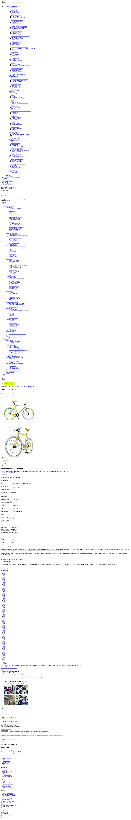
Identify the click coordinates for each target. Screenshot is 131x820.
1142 (4, 575)
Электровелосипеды (13, 170)
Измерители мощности (16, 117)
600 (4, 600)
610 (4, 601)
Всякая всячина (15, 12)
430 (4, 627)
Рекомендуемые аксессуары (9, 720)
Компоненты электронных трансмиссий (20, 65)
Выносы (13, 92)
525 (4, 658)
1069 (4, 574)
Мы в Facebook (6, 785)
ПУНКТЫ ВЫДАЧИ (8, 184)
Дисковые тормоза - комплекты (18, 80)
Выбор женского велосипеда (10, 721)
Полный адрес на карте (6, 729)
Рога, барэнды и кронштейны (18, 98)
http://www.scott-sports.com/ (17, 559)
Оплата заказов (6, 761)
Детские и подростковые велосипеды (17, 164)
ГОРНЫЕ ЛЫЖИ (15, 138)
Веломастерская (9, 176)
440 (4, 579)
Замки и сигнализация (16, 16)
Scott (5, 566)
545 (4, 657)
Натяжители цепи (15, 66)
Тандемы (11, 173)
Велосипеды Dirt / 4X (16, 154)
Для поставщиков (7, 775)
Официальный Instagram (9, 787)
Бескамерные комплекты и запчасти (19, 47)
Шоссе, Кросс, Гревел (14, 140)
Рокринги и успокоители (17, 71)
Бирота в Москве (7, 762)
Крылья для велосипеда (16, 21)
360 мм (5, 663)
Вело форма (14, 120)
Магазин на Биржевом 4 (9, 782)
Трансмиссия (12, 59)
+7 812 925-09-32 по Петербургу (8, 802)
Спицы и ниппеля (15, 56)
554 (4, 659)
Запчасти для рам (15, 42)
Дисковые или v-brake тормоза (10, 718)
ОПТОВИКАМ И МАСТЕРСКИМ (11, 177)
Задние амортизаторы (16, 40)
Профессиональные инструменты (19, 104)
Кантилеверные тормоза (17, 82)
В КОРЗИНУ (4, 668)
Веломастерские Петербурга (9, 795)
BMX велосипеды (13, 172)
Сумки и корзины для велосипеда (19, 27)
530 (4, 590)
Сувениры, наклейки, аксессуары (19, 26)
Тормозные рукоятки (16, 88)
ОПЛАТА (5, 182)
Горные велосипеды (13, 145)
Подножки (13, 22)
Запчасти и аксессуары (11, 6)
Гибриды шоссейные (16, 160)
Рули (12, 100)
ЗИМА (10, 136)
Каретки (13, 63)
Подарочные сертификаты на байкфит (20, 36)
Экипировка (14, 129)
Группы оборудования (16, 60)
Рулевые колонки (15, 44)
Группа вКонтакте (7, 786)
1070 (4, 615)
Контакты (5, 764)
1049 (4, 573)
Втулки (13, 49)
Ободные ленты (15, 54)
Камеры (13, 50)
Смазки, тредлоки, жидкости (18, 24)
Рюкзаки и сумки (15, 123)
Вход (4, 202)
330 (4, 577)
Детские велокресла (16, 15)
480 (4, 583)
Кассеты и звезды (15, 64)
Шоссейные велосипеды (17, 141)
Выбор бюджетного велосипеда (10, 717)
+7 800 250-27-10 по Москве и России (9, 801)
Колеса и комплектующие (15, 45)
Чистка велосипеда (15, 32)
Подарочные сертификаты (15, 33)
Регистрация (6, 203)
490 (4, 584)
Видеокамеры (14, 112)
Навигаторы (14, 113)
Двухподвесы (14, 152)
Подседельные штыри (16, 97)
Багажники (14, 10)
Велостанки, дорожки (14, 132)
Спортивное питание (14, 130)
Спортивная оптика (16, 125)
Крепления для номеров (17, 20)
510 (4, 588)
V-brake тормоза (15, 77)
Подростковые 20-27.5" (16, 167)
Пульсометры (14, 114)
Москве (4, 193)
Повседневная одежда (16, 128)
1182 (4, 599)
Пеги (12, 95)
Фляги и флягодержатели (17, 29)
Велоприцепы (14, 11)
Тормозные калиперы (16, 86)
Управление (11, 91)
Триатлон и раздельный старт (16, 156)
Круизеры (13, 162)
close (2, 736)
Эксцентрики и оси (16, 58)
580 (4, 596)
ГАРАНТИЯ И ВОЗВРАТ (9, 181)
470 (4, 582)
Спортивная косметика (16, 124)
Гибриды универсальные (17, 159)
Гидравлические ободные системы (19, 79)
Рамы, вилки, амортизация (15, 37)
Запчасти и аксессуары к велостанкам (20, 134)
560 (4, 594)
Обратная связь (4, 812)
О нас (4, 781)
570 (4, 595)
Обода (12, 53)
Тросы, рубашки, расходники (18, 74)
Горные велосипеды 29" (17, 149)
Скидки (5, 770)
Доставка (5, 759)
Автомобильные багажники (17, 9)
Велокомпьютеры (15, 109)
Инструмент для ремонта (14, 102)
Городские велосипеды (16, 161)
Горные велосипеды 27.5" (17, 148)
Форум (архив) (6, 799)
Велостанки (14, 133)
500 (4, 587)
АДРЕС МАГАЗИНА (8, 183)
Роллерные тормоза (16, 84)
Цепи (12, 75)
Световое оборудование (17, 23)
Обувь (12, 122)
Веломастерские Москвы (9, 794)
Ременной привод (15, 70)
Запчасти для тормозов (16, 81)
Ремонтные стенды (15, 107)
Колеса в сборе (14, 52)
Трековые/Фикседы (15, 144)
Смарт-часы (14, 116)
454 (4, 660)
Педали (13, 96)
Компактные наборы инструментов (19, 103)
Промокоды (6, 772)
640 (4, 605)
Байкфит (8, 175)
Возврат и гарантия (7, 763)
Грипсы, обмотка (15, 93)
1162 (4, 578)
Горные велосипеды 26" (17, 146)
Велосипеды (9, 139)
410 (4, 653)
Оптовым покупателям (8, 773)
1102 (4, 606)
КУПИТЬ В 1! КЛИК (12, 668)
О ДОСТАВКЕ (6, 180)
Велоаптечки (14, 106)
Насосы (13, 13)
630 (4, 604)
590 (4, 598)
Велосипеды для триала (17, 151)
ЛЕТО (10, 135)
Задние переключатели (16, 61)
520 (4, 589)
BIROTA (3, 187)
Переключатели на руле (16, 69)
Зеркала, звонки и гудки (17, 18)
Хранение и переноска (16, 31)
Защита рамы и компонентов (18, 17)
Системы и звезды (15, 72)
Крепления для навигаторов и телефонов (21, 111)
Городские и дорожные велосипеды (17, 157)
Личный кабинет (7, 758)
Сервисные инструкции (8, 796)
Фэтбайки (13, 155)
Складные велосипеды (14, 171)
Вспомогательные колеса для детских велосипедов (23, 48)
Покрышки (14, 55)
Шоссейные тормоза (16, 90)
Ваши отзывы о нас (7, 776)
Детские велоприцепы (16, 168)
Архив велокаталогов (8, 793)
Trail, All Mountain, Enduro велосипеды (20, 150)
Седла (12, 101)
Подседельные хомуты (16, 43)
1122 (4, 607)
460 (4, 580)
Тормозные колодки (16, 87)
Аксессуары (11, 7)
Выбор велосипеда (7, 798)
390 (4, 655)
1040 (4, 611)
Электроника (12, 108)
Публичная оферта (7, 771)
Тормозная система (13, 76)
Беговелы (13, 165)
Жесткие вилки (15, 39)
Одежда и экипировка (14, 119)
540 (4, 591)
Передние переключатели (17, 68)
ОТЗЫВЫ (5, 178)
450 (4, 625)
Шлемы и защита (15, 127)
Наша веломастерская (8, 784)
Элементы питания (15, 118)
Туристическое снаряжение (17, 28)
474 (4, 662)
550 (4, 593)
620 (4, 602)
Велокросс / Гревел (15, 143)
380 (4, 626)
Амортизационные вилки (17, 38)
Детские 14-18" (15, 166)
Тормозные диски (15, 85)
